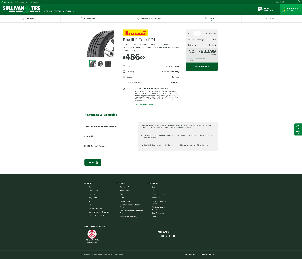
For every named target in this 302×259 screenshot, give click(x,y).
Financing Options (159, 194)
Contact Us (93, 191)
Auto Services (126, 191)
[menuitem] (30, 18)
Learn (154, 216)
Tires (122, 194)
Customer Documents (98, 215)
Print (91, 162)
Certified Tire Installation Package (130, 206)
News (91, 205)
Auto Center (8, 2)
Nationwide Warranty (128, 216)
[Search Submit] (300, 1)
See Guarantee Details (144, 104)
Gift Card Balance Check (159, 202)
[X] (167, 236)
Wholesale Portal (95, 208)
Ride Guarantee (158, 213)
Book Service (202, 66)
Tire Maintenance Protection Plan (131, 212)
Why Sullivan (94, 198)
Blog (153, 187)
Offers (122, 198)
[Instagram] (163, 236)
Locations (92, 194)
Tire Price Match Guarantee (158, 208)
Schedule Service (127, 187)
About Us (92, 201)
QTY (190, 33)
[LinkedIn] (170, 236)
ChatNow (298, 132)
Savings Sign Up (126, 201)
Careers (35, 2)
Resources (156, 198)
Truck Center (22, 2)
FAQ (153, 191)
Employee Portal (191, 255)
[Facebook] (159, 236)
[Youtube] (174, 236)
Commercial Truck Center (99, 212)
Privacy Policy (208, 255)
